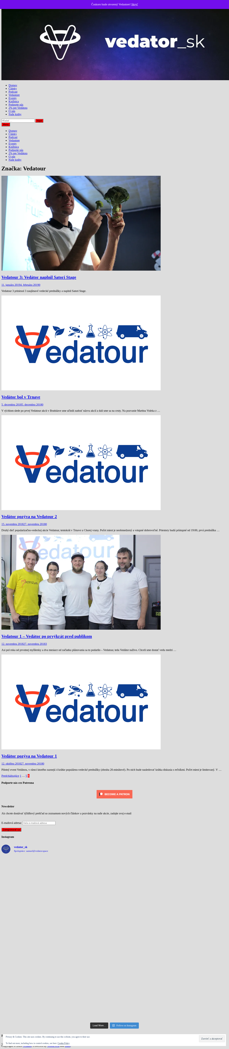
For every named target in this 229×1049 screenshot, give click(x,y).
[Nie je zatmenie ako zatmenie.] (143, 1004)
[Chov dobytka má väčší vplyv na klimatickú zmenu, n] (29, 938)
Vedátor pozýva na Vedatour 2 (29, 516)
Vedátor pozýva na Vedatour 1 (29, 756)
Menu (6, 124)
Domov (13, 85)
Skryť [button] (134, 4)
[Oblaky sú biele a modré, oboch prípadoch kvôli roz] (86, 873)
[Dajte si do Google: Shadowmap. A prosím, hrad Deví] (29, 1004)
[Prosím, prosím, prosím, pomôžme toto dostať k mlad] (86, 938)
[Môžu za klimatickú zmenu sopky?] (143, 905)
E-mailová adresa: (11, 822)
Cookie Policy (64, 1043)
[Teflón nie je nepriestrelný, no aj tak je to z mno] (200, 905)
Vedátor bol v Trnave (20, 397)
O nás (12, 111)
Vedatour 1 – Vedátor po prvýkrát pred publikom (46, 636)
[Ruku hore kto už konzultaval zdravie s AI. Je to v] (86, 905)
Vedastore (14, 94)
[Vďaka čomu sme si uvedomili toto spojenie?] (143, 873)
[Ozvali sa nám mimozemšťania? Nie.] (200, 873)
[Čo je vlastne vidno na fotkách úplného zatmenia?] (200, 971)
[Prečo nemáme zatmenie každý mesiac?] (29, 971)
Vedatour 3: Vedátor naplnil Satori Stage (38, 277)
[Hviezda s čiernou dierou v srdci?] (29, 905)
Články (13, 88)
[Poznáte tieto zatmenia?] (86, 1004)
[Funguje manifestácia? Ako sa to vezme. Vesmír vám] (143, 971)
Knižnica (14, 101)
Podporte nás (16, 104)
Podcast (13, 91)
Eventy (13, 98)
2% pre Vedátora (18, 107)
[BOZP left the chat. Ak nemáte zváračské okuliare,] (200, 1004)
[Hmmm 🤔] (143, 938)
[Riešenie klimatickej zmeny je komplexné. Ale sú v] (200, 938)
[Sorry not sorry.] (29, 873)
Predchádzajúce (10, 775)
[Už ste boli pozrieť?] (86, 971)
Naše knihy (15, 114)
